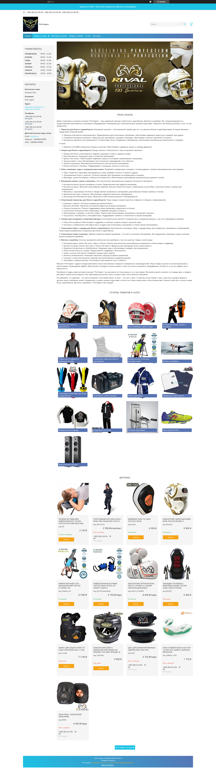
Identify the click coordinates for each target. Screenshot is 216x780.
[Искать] (184, 24)
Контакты (96, 36)
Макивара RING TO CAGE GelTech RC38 (139, 520)
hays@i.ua (34, 136)
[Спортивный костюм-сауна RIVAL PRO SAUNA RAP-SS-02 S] (108, 499)
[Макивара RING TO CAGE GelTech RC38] (142, 499)
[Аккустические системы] (73, 452)
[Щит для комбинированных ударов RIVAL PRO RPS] (142, 628)
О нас (88, 36)
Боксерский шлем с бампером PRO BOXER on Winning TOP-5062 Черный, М (106, 650)
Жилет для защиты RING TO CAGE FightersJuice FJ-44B (72, 649)
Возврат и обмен (76, 36)
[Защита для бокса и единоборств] (108, 314)
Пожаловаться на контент (100, 763)
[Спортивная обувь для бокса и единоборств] (108, 348)
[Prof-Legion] (30, 24)
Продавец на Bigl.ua (108, 760)
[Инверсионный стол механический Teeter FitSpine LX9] (73, 563)
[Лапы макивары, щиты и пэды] (142, 314)
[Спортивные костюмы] (108, 417)
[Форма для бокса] (142, 383)
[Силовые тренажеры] (142, 417)
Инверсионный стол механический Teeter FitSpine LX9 (69, 586)
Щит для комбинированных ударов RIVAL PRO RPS (141, 649)
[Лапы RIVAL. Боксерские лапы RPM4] (73, 694)
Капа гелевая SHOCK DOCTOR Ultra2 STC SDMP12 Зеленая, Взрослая (176, 650)
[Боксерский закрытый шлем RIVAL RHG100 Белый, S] (177, 499)
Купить (66, 539)
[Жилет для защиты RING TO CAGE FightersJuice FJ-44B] (73, 628)
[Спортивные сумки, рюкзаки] (108, 383)
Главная (27, 36)
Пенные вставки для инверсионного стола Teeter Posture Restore (71, 521)
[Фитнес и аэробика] (177, 348)
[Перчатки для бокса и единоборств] (73, 314)
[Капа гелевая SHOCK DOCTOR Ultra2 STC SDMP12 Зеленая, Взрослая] (177, 628)
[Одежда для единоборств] (177, 383)
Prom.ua (119, 758)
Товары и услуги (40, 36)
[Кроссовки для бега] (177, 417)
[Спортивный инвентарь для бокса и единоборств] (73, 383)
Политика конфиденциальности (122, 763)
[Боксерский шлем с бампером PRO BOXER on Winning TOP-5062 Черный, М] (108, 628)
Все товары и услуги (124, 747)
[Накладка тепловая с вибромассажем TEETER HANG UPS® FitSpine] (177, 563)
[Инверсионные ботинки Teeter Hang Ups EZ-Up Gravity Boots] (108, 563)
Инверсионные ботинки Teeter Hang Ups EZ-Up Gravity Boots (105, 586)
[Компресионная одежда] (73, 417)
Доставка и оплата (59, 36)
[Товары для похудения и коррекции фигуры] (73, 348)
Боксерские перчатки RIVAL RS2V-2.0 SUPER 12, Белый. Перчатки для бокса (141, 586)
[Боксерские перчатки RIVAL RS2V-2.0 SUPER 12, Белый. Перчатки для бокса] (142, 563)
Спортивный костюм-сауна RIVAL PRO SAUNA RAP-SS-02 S (107, 520)
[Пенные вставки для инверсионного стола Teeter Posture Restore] (73, 499)
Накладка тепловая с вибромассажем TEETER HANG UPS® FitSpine (175, 586)
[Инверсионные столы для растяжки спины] (142, 348)
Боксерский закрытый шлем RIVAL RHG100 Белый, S (177, 520)
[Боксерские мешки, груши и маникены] (177, 314)
